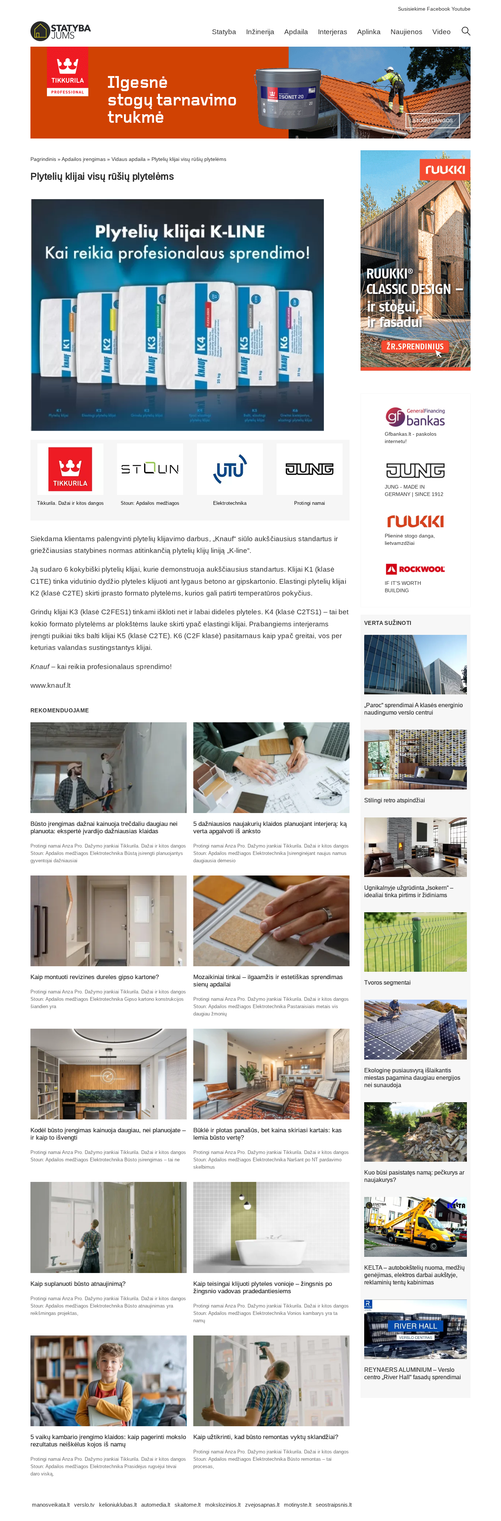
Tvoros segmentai (387, 982)
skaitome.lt (188, 1505)
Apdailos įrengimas (84, 159)
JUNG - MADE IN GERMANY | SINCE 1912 (414, 490)
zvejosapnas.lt (262, 1505)
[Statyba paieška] (466, 34)
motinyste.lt (297, 1505)
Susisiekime (411, 9)
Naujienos (407, 32)
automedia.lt (155, 1505)
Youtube (461, 9)
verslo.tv (84, 1505)
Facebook (438, 9)
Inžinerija (260, 32)
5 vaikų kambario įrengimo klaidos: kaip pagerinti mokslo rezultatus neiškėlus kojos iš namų (108, 1441)
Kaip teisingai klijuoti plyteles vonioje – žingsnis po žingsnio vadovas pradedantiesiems (262, 1287)
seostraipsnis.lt (334, 1505)
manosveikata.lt (51, 1505)
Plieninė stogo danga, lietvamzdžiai (410, 539)
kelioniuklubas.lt (118, 1505)
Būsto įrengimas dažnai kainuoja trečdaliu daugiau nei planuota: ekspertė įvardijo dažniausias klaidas (104, 827)
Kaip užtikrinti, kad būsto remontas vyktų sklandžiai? (265, 1437)
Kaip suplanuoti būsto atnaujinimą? (77, 1283)
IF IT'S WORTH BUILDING (403, 586)
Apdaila (296, 32)
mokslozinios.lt (223, 1505)
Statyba (224, 32)
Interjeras (332, 32)
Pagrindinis (43, 159)
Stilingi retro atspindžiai (394, 800)
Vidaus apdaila (128, 159)
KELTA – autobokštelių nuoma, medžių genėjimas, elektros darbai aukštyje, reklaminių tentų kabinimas (414, 1275)
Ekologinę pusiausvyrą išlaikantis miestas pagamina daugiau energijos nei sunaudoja (412, 1077)
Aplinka (369, 32)
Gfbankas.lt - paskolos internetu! (410, 437)
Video (441, 32)
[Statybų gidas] (60, 39)
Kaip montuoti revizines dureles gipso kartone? (94, 977)
